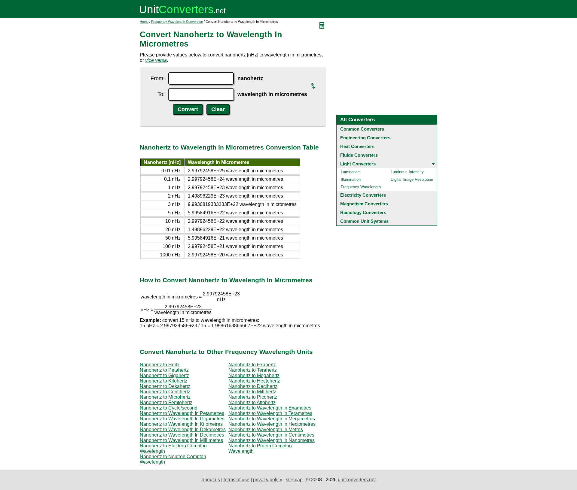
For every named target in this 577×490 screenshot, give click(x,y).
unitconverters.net (357, 479)
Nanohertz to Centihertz (165, 391)
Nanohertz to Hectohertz (254, 380)
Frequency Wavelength (361, 187)
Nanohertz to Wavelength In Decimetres (182, 434)
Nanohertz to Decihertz (252, 386)
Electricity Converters (363, 195)
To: (161, 94)
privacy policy (267, 479)
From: (158, 78)
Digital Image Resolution (412, 179)
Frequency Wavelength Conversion (177, 21)
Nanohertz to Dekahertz (165, 386)
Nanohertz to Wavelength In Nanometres (271, 440)
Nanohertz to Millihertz (252, 391)
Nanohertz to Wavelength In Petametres (182, 413)
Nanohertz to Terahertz (252, 370)
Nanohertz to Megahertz (253, 375)
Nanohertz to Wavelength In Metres (265, 429)
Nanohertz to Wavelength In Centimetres (271, 434)
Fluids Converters (359, 155)
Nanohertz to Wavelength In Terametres (270, 413)
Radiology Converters (363, 212)
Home (144, 21)
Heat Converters (357, 146)
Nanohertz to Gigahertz (164, 375)
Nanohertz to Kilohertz (163, 380)
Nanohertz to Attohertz (252, 402)
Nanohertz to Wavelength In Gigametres (182, 418)
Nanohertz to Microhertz (165, 397)
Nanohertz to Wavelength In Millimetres (181, 440)
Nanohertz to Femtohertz (166, 402)
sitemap (294, 479)
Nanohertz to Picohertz (252, 397)
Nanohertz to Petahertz (164, 370)
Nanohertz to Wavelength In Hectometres (272, 424)
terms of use (236, 479)
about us (211, 479)
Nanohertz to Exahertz (252, 364)
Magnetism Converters (364, 203)
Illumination (351, 179)
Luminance (350, 172)
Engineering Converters (365, 137)
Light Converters (358, 163)
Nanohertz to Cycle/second (168, 407)
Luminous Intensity (407, 172)
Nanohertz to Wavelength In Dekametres (183, 429)
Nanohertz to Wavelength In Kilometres (181, 424)
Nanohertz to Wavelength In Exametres (269, 407)
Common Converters (362, 129)
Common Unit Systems (364, 221)
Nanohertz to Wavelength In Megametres (271, 418)
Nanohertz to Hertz (160, 364)
